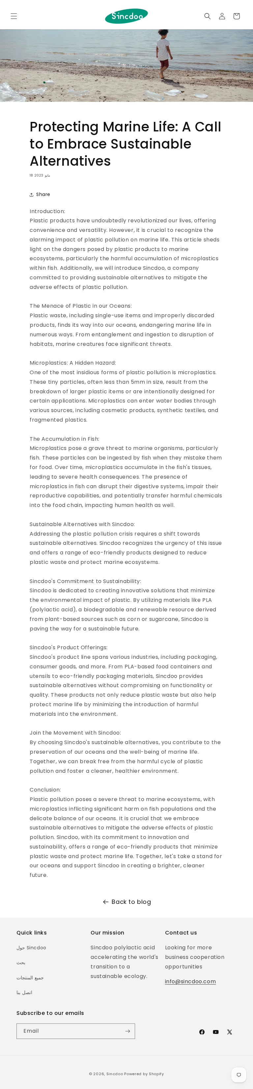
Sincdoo (114, 1073)
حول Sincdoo (31, 947)
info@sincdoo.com (190, 981)
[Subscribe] (127, 1031)
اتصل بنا (24, 992)
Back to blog (131, 902)
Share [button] (43, 194)
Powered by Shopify (144, 1073)
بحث (20, 962)
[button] (14, 16)
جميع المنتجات (30, 977)
